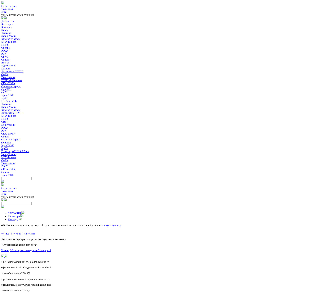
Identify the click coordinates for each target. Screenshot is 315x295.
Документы (7, 21)
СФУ (4, 92)
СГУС (4, 56)
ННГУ (5, 44)
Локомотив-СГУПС (12, 71)
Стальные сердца (11, 86)
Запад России (8, 36)
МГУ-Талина (8, 41)
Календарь (7, 24)
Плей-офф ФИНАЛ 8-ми (15, 151)
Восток (5, 62)
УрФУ (4, 98)
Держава (6, 33)
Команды (6, 27)
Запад (4, 30)
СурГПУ (6, 89)
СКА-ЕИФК (8, 83)
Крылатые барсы (10, 38)
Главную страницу (110, 225)
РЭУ (3, 53)
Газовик (5, 68)
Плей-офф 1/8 (9, 101)
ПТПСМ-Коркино (11, 80)
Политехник (8, 77)
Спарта (5, 59)
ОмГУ (4, 74)
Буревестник (8, 65)
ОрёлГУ (5, 47)
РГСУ (4, 50)
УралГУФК (7, 95)
